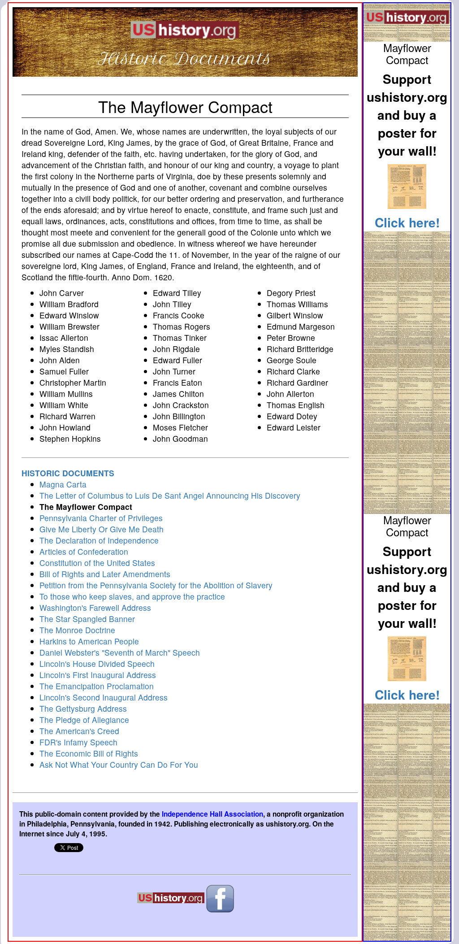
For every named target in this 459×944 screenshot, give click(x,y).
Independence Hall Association (212, 814)
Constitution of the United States (97, 562)
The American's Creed (79, 730)
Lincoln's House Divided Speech (97, 663)
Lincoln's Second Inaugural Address (103, 697)
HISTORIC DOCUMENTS (68, 473)
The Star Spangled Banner (87, 618)
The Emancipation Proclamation (96, 686)
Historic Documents (185, 58)
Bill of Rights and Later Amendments (104, 573)
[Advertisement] (407, 370)
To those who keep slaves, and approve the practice (132, 596)
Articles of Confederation (83, 551)
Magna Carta (63, 484)
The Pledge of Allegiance (84, 719)
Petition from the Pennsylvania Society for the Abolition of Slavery (156, 585)
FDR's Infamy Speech (78, 742)
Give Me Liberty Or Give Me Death (101, 529)
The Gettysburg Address (83, 708)
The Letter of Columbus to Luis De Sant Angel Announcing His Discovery (169, 495)
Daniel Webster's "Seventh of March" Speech (119, 652)
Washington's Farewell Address (95, 607)
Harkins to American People (89, 641)
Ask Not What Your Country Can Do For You (118, 764)
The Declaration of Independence (99, 540)
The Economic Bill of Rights (88, 753)
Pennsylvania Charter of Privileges (101, 517)
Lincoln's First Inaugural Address (97, 674)
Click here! (407, 222)
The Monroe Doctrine (77, 629)
